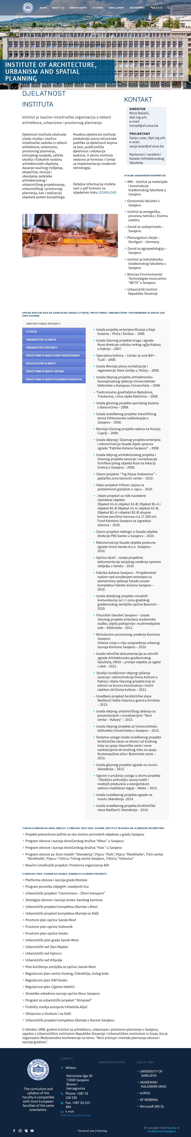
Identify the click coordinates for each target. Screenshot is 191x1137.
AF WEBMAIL (149, 1099)
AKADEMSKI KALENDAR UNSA (153, 1084)
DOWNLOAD (107, 192)
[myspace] (26, 1130)
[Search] (168, 8)
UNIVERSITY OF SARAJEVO (151, 1073)
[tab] (54, 324)
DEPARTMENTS (78, 7)
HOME (43, 7)
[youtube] (32, 1130)
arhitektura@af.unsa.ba (75, 1115)
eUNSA (145, 1093)
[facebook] (14, 1130)
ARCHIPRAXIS (137, 7)
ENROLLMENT (116, 7)
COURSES (97, 7)
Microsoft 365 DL (152, 1106)
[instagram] (20, 1130)
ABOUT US (58, 7)
